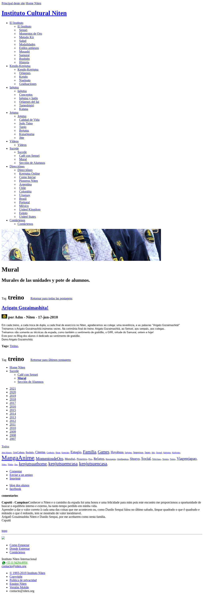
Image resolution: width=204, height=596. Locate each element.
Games (103, 451)
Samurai (24, 55)
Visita (10, 464)
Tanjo (22, 127)
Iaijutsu (14, 87)
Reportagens (111, 459)
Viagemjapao (187, 458)
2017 (13, 403)
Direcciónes (17, 166)
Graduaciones (27, 84)
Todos (5, 446)
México (24, 206)
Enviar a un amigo (21, 475)
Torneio (165, 459)
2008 (13, 435)
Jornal (159, 452)
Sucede (14, 148)
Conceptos (25, 94)
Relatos (99, 459)
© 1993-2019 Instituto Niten (27, 573)
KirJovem (176, 452)
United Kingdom (29, 209)
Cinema (40, 452)
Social (146, 458)
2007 (13, 438)
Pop (90, 459)
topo (4, 530)
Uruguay (24, 195)
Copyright (16, 576)
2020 (13, 392)
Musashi (24, 51)
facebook (15, 489)
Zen (15, 464)
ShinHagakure (122, 459)
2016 (13, 406)
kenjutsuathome (33, 463)
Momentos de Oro (30, 33)
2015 (13, 410)
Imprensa (138, 452)
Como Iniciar (27, 177)
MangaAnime (18, 457)
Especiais (65, 452)
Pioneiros (82, 458)
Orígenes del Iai (29, 101)
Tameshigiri (26, 105)
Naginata (24, 80)
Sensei (23, 30)
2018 (13, 399)
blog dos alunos (19, 485)
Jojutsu (14, 112)
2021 (13, 388)
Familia (89, 451)
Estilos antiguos (29, 48)
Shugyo (135, 458)
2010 (13, 428)
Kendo (23, 76)
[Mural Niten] (4, 317)
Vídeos (14, 141)
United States (27, 216)
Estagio (76, 452)
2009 (13, 431)
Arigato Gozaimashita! (25, 307)
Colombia (25, 191)
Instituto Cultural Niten (34, 13)
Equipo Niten (18, 583)
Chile (22, 188)
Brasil (22, 198)
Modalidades (27, 44)
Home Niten (33, 3)
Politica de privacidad (23, 580)
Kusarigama (26, 134)
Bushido (24, 58)
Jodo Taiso (26, 123)
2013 (13, 417)
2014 (13, 413)
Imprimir (15, 478)
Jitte (21, 137)
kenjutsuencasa (93, 463)
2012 (13, 421)
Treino (14, 346)
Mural (23, 159)
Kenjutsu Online (29, 173)
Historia (24, 62)
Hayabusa (117, 452)
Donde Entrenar (20, 548)
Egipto (23, 213)
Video (4, 464)
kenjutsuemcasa (62, 463)
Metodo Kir (26, 37)
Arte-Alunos (6, 452)
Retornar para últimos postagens (50, 360)
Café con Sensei (29, 155)
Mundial (70, 458)
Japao (147, 452)
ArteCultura (18, 452)
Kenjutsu (167, 452)
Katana (23, 109)
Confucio (50, 452)
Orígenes (24, 73)
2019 (13, 395)
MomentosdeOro (49, 458)
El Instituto (16, 23)
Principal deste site (13, 3)
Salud (22, 40)
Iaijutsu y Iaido (28, 98)
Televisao (156, 459)
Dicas (58, 452)
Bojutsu (24, 130)
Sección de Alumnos (32, 163)
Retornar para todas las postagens (51, 298)
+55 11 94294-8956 (16, 562)
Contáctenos (17, 220)
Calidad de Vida (29, 119)
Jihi (153, 452)
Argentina (25, 184)
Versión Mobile (19, 587)
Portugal (24, 202)
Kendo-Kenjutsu (20, 66)
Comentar (16, 471)
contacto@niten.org (14, 566)
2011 (13, 424)
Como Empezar (19, 545)
